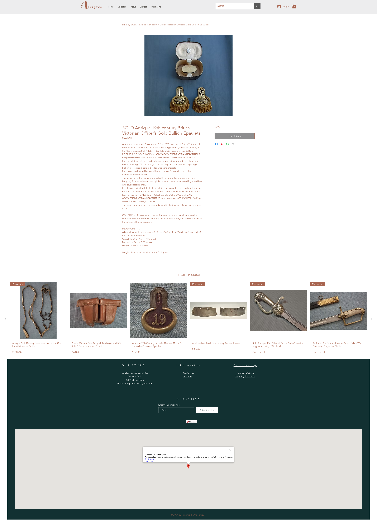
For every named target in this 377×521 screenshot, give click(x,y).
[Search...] (257, 6)
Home (125, 24)
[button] (294, 6)
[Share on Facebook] (216, 144)
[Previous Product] (5, 319)
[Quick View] (98, 310)
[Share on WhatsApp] (227, 144)
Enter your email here (169, 405)
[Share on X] (233, 144)
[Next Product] (371, 319)
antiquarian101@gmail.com (138, 383)
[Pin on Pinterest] (222, 144)
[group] (188, 319)
